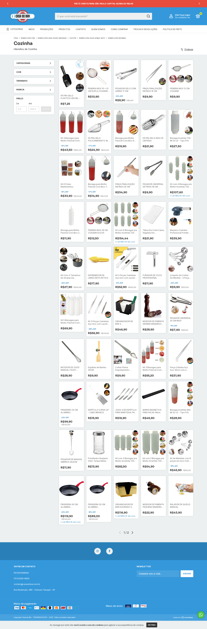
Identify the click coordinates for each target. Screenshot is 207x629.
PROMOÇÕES (46, 29)
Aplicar (46, 109)
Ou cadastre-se (182, 17)
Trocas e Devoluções (145, 29)
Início (32, 29)
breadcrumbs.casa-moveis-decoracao (52, 38)
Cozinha (72, 38)
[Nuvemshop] (183, 617)
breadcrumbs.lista (28, 38)
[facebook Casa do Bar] (109, 551)
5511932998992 (21, 573)
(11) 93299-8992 (21, 578)
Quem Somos (98, 29)
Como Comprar (119, 29)
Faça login (185, 15)
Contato (81, 29)
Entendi (152, 625)
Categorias (16, 29)
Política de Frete (172, 29)
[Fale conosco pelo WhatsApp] (201, 614)
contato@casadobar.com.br (27, 584)
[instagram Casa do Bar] (97, 551)
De (17, 103)
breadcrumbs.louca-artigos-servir (92, 38)
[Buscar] (148, 16)
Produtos (64, 29)
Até (30, 103)
